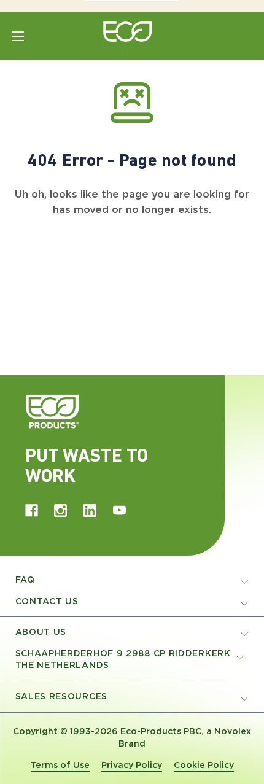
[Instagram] (60, 510)
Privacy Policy (131, 765)
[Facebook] (31, 510)
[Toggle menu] (17, 36)
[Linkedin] (89, 510)
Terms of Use (60, 765)
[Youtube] (119, 510)
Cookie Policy (204, 765)
